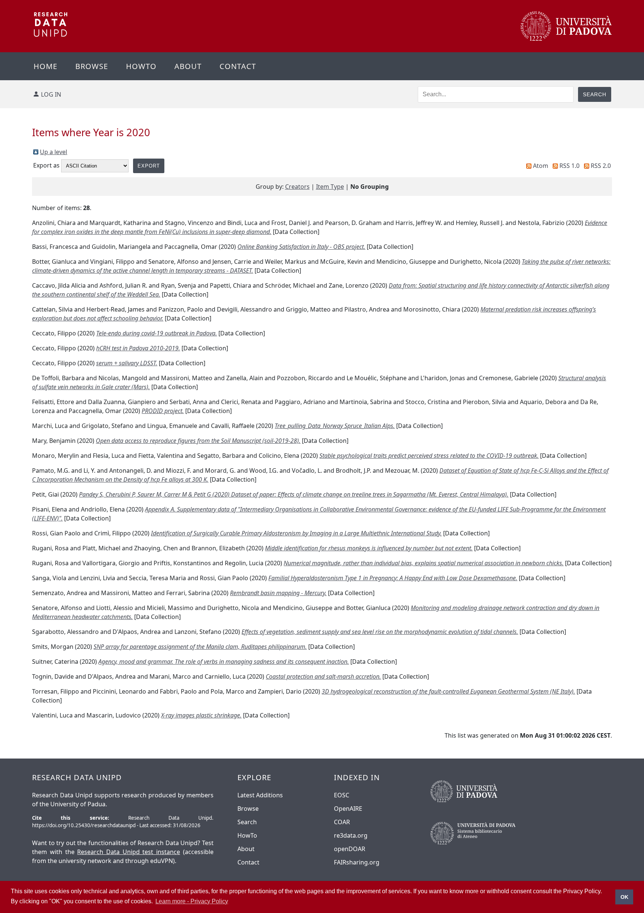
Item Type (330, 186)
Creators (297, 186)
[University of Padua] (566, 39)
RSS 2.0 (601, 166)
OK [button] (624, 897)
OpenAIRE (348, 808)
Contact (238, 66)
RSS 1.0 (569, 166)
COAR (342, 822)
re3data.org (350, 835)
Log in (51, 94)
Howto (141, 66)
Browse (91, 66)
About (188, 66)
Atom (540, 166)
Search (247, 822)
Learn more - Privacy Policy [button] (191, 901)
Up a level (53, 152)
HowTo (247, 835)
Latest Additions (260, 795)
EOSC (341, 795)
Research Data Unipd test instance (128, 852)
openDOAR (349, 849)
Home (45, 66)
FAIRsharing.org (356, 862)
